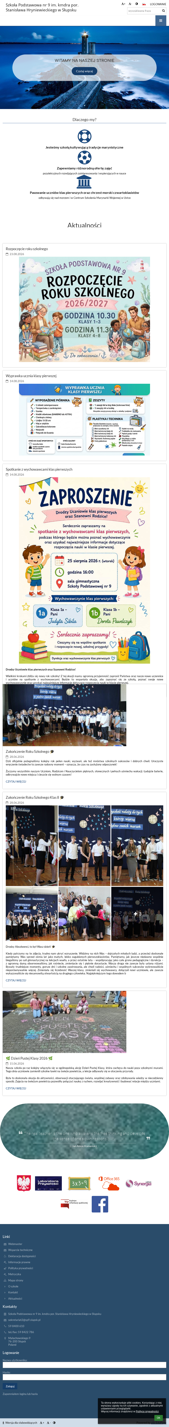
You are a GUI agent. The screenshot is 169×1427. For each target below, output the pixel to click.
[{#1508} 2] (79, 1183)
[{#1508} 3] (109, 1183)
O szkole (13, 1286)
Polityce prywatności (147, 1411)
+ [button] (125, 3)
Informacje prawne (19, 1262)
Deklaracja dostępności (22, 1256)
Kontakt (13, 1292)
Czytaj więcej (84, 71)
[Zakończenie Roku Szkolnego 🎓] (84, 715)
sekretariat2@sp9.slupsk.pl (24, 1319)
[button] (136, 3)
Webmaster (15, 1244)
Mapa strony (15, 1280)
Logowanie (158, 4)
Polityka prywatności (20, 1268)
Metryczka (14, 1274)
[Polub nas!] (100, 1204)
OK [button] (158, 1417)
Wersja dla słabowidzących (21, 1422)
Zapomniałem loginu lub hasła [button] (20, 1394)
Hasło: (6, 1372)
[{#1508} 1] (48, 1183)
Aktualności (15, 1298)
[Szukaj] (163, 10)
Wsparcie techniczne (20, 1250)
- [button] (131, 3)
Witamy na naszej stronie (84, 61)
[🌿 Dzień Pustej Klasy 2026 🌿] (84, 1022)
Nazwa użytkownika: (15, 1360)
